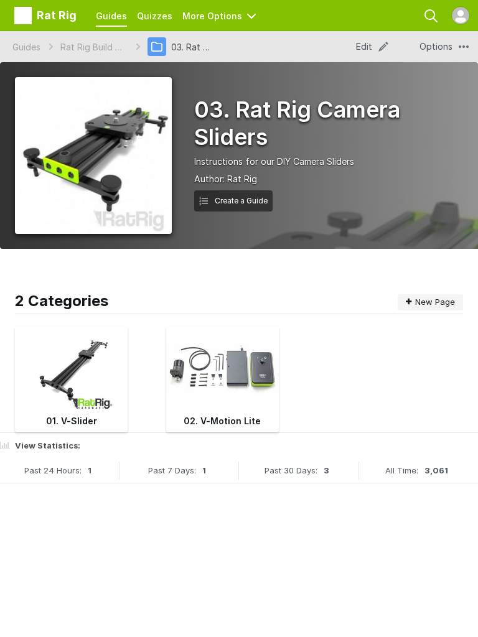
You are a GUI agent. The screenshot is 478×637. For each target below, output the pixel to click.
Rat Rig (242, 179)
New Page (435, 302)
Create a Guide (240, 200)
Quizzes (154, 16)
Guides (111, 16)
